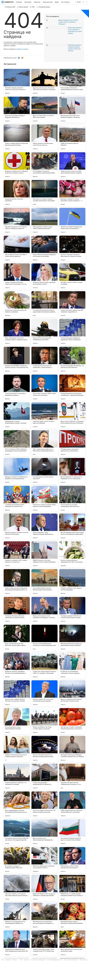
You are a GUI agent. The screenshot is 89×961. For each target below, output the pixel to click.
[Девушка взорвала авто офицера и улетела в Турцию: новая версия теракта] (17, 165)
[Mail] (2, 2)
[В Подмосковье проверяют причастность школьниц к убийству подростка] (72, 443)
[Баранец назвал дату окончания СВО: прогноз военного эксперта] (44, 82)
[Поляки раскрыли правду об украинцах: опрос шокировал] (72, 332)
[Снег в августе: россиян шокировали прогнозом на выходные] (72, 499)
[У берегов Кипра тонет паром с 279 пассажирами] (72, 582)
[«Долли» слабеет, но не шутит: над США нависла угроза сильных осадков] (17, 888)
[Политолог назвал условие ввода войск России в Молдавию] (44, 499)
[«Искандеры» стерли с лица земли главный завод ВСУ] (44, 221)
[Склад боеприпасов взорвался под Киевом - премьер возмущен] (72, 388)
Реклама (15, 959)
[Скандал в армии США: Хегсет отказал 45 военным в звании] (72, 610)
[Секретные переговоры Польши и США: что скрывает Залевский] (44, 666)
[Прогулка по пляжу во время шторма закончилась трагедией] (44, 193)
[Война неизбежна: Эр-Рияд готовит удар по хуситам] (44, 721)
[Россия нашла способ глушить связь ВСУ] (44, 471)
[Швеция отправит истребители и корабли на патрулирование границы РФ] (17, 471)
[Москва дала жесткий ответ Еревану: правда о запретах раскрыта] (72, 110)
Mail (3, 959)
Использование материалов (71, 959)
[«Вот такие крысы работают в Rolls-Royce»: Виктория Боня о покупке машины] (44, 443)
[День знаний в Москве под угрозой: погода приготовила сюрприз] (17, 638)
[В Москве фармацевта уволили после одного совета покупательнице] (44, 860)
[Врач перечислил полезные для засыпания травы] (72, 943)
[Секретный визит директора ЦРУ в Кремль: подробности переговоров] (72, 304)
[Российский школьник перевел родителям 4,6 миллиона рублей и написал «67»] (44, 304)
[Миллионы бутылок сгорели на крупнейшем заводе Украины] (72, 638)
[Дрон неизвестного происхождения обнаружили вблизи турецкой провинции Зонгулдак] (44, 832)
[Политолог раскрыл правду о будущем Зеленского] (17, 110)
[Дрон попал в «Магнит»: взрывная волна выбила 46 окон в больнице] (72, 415)
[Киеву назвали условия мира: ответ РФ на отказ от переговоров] (44, 137)
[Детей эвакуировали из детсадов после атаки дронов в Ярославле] (72, 527)
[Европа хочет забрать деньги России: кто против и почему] (17, 693)
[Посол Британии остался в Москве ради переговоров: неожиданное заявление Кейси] (44, 582)
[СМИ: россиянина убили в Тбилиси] (72, 137)
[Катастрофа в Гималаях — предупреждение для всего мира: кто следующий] (72, 82)
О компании (8, 959)
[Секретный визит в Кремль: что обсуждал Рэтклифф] (17, 777)
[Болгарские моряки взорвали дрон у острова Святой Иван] (72, 832)
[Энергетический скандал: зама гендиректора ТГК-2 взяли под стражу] (44, 943)
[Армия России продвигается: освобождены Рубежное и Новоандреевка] (17, 916)
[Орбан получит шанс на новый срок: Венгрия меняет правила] (72, 165)
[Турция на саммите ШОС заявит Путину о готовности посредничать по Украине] (17, 554)
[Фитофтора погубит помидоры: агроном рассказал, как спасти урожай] (72, 721)
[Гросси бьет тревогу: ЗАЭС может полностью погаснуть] (44, 388)
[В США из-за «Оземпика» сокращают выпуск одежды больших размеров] (72, 666)
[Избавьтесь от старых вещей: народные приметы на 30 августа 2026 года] (72, 888)
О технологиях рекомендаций (37, 959)
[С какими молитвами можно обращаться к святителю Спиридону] (17, 499)
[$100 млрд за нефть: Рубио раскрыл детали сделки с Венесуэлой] (72, 860)
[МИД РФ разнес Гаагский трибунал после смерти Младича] (44, 554)
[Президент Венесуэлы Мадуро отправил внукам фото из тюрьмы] (72, 749)
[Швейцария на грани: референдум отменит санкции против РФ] (17, 415)
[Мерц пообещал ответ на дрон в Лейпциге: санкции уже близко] (44, 888)
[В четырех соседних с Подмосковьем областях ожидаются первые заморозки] (17, 860)
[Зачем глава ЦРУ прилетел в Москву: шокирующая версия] (44, 749)
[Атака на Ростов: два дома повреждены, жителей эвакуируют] (44, 332)
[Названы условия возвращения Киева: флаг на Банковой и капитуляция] (72, 221)
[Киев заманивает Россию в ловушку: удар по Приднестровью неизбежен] (17, 332)
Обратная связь (83, 959)
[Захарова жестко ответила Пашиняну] (17, 193)
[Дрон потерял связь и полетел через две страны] (44, 110)
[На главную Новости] (8, 2)
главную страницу (22, 49)
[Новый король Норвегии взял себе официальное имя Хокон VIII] (17, 943)
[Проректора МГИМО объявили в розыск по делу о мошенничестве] (17, 360)
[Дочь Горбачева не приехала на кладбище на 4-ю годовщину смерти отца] (72, 471)
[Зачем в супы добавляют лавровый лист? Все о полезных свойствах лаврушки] (72, 554)
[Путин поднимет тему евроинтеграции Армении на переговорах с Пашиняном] (44, 527)
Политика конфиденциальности (54, 959)
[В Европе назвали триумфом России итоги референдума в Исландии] (17, 666)
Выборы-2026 (11, 7)
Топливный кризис (44, 7)
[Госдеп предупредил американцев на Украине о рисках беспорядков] (44, 777)
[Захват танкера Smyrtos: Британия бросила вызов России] (17, 137)
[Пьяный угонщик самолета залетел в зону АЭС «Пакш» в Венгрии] (17, 82)
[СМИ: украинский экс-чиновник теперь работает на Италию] (72, 804)
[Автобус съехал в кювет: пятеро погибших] (72, 276)
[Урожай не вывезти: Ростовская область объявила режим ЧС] (17, 221)
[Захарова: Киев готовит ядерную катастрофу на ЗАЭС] (44, 276)
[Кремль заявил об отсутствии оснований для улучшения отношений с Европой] (44, 693)
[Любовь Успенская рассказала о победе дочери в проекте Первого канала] (17, 749)
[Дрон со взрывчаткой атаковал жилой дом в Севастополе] (72, 693)
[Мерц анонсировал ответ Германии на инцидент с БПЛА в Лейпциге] (44, 610)
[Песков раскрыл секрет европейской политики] (17, 721)
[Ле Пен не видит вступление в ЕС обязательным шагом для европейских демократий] (44, 804)
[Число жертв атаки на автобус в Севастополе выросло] (17, 249)
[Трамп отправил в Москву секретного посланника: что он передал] (17, 276)
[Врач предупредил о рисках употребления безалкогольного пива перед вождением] (17, 804)
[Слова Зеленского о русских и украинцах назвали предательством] (17, 388)
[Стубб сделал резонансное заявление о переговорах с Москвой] (44, 360)
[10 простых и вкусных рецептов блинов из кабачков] (17, 304)
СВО (33, 7)
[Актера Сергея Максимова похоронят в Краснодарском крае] (44, 638)
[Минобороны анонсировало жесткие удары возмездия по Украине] (44, 916)
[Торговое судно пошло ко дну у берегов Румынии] (44, 415)
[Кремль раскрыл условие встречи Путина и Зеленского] (17, 527)
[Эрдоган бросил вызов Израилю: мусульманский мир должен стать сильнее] (17, 582)
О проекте (26, 959)
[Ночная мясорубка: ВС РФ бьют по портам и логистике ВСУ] (72, 360)
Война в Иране (23, 7)
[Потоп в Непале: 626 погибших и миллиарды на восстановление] (17, 443)
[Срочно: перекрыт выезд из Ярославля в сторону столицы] (72, 249)
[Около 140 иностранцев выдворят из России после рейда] (44, 249)
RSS (21, 959)
